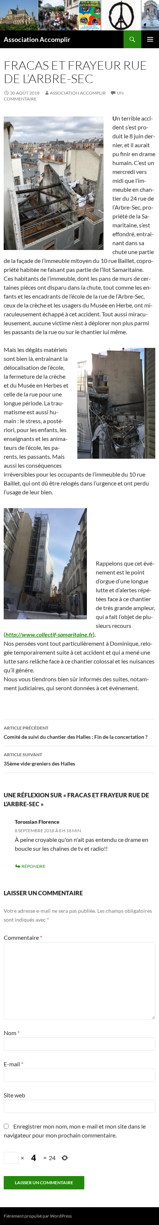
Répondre (33, 866)
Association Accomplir (37, 39)
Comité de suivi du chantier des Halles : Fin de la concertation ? (76, 732)
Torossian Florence (37, 822)
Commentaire (23, 937)
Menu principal (150, 39)
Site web (14, 1095)
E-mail (13, 1063)
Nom (12, 1032)
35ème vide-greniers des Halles (39, 759)
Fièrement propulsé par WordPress (38, 1216)
